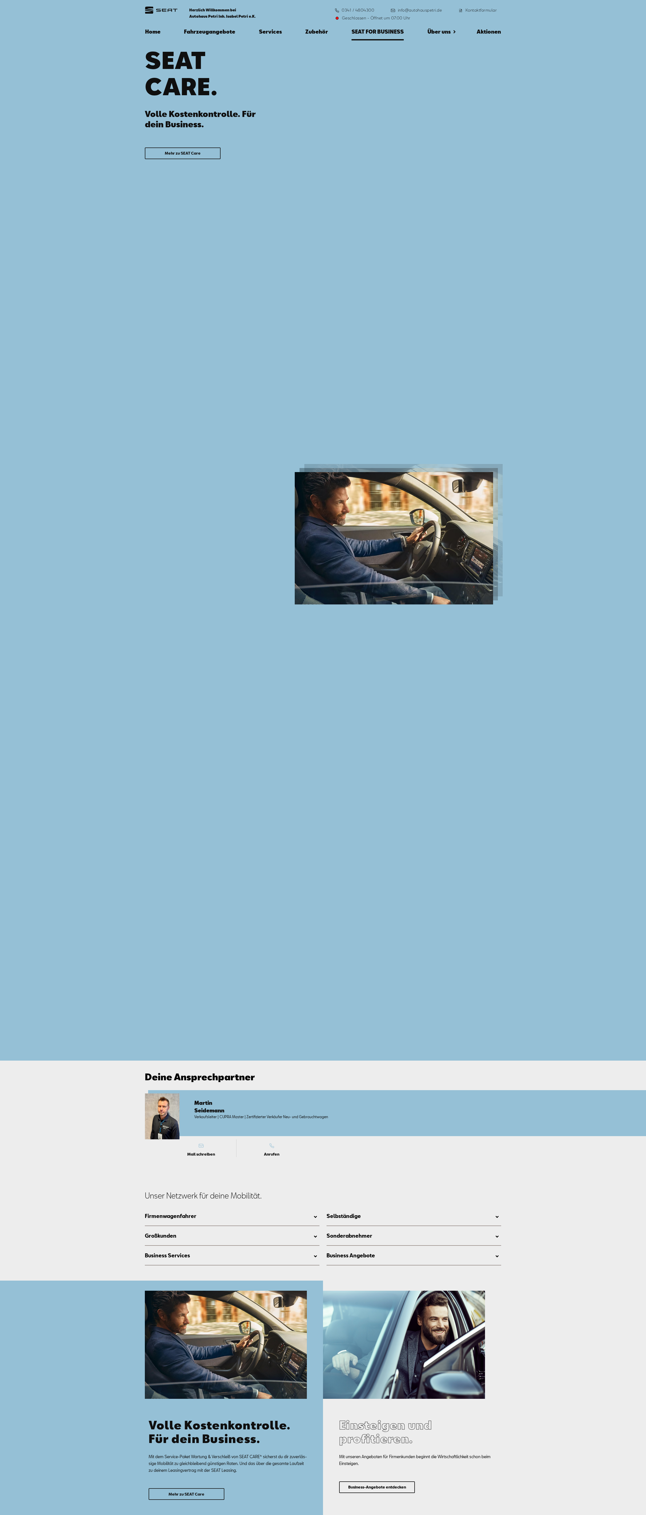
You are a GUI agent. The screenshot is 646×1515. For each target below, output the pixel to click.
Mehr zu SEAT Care (183, 153)
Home (152, 32)
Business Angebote (351, 1255)
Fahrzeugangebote (209, 32)
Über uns (439, 32)
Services (270, 32)
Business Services (167, 1255)
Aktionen (489, 32)
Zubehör (316, 32)
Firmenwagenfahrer (170, 1216)
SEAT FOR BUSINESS (378, 32)
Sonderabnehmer (349, 1236)
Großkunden (160, 1236)
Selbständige (344, 1216)
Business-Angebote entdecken (377, 1487)
